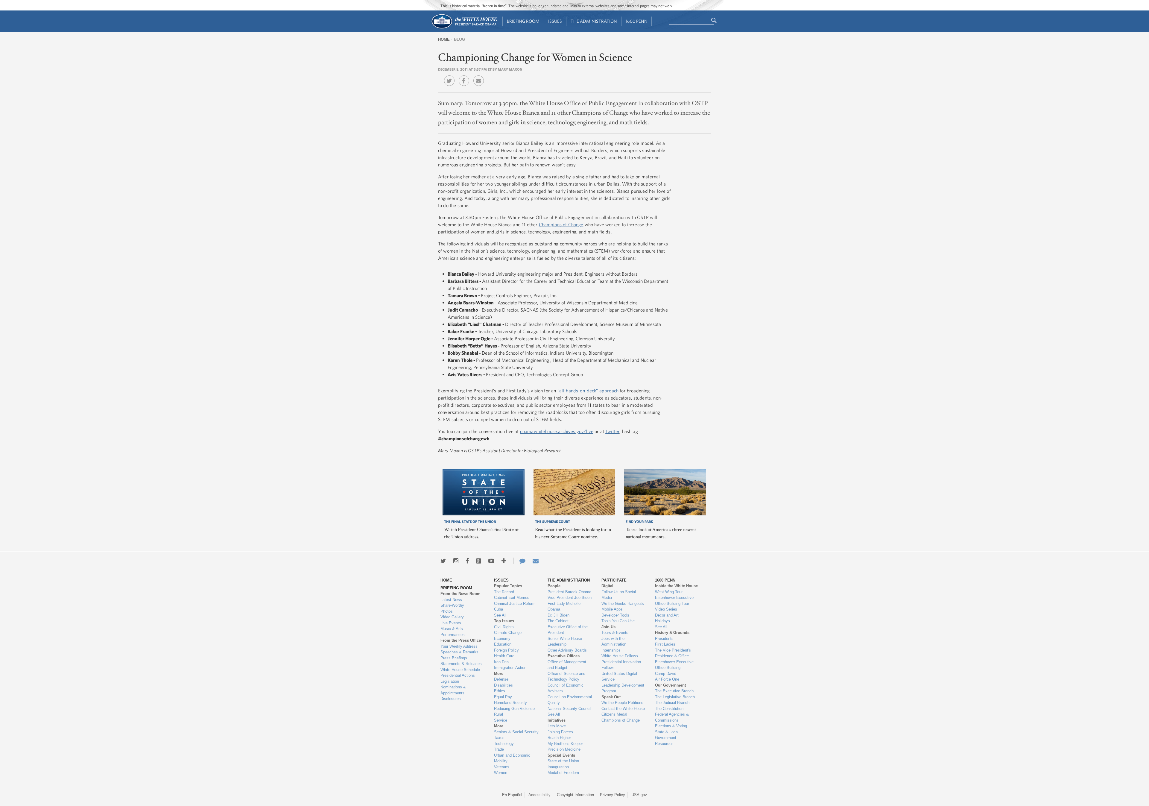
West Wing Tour (669, 592)
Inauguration (558, 767)
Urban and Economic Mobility (512, 758)
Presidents (664, 638)
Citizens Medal (614, 714)
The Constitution (669, 708)
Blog (459, 39)
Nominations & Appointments (453, 690)
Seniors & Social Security (516, 732)
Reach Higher (559, 737)
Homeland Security (510, 702)
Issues (555, 21)
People (554, 586)
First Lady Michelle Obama (564, 606)
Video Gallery (452, 617)
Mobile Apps (612, 609)
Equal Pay (503, 697)
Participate (614, 580)
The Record (504, 592)
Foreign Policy (506, 650)
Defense (501, 679)
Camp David (665, 673)
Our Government (670, 685)
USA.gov (639, 795)
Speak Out (611, 697)
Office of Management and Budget (567, 665)
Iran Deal (502, 662)
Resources (664, 743)
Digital (607, 586)
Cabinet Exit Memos (511, 597)
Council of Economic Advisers (565, 688)
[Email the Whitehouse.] (536, 561)
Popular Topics (508, 586)
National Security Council (569, 708)
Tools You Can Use (618, 621)
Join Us (608, 627)
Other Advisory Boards (567, 650)
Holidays (662, 621)
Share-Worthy (452, 605)
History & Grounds (672, 632)
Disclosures (450, 698)
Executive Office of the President (568, 630)
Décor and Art (667, 615)
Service (500, 720)
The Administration (594, 21)
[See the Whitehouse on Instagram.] (455, 561)
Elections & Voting (671, 726)
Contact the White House (623, 708)
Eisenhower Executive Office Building (674, 665)
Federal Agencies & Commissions (672, 717)
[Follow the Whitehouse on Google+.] (478, 561)
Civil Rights (504, 627)
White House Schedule (460, 669)
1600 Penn (637, 21)
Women (500, 772)
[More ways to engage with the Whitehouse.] (503, 561)
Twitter (612, 431)
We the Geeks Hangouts (622, 603)
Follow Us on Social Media (618, 595)
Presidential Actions (457, 675)
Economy (502, 638)
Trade (499, 749)
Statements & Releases (461, 663)
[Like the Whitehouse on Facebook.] (467, 561)
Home (444, 39)
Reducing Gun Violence (514, 708)
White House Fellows (619, 656)
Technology (504, 743)
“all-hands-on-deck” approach (587, 390)
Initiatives (557, 720)
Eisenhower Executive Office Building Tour (674, 600)
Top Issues (504, 621)
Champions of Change (561, 224)
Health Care (504, 656)
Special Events (561, 755)
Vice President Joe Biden (570, 597)
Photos (446, 611)
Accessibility (539, 795)
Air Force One (667, 679)
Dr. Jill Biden (558, 615)
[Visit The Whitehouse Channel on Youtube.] (491, 561)
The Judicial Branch (672, 702)
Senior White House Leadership (565, 641)
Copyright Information (575, 795)
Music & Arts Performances (452, 631)
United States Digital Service (619, 676)
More (498, 673)
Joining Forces (560, 732)
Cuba (498, 609)
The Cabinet (558, 621)
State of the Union (563, 761)
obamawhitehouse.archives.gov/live (556, 431)
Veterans (501, 767)
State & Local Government (667, 735)
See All (500, 615)
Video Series (666, 609)
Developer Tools (615, 615)
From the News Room (460, 593)
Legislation (449, 681)
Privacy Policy (612, 795)
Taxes (499, 737)
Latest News (451, 599)
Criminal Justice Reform (515, 603)
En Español (512, 795)
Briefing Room (523, 21)
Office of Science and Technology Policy (566, 676)
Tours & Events (614, 632)
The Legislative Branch (675, 697)
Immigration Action (510, 667)
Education (502, 644)
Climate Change (508, 632)
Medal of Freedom (563, 772)
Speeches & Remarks (459, 652)
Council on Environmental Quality (570, 700)
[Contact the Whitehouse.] (519, 561)
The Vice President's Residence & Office (673, 653)
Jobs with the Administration (613, 641)
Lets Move (557, 726)
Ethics (499, 691)
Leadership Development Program (622, 688)
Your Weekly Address (459, 646)
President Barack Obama (569, 592)
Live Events (450, 623)
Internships (611, 650)
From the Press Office (460, 640)
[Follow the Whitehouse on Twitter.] (443, 561)
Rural (498, 714)
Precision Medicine (564, 749)
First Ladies (665, 644)
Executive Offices (564, 656)
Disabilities (503, 685)
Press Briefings (453, 658)
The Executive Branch (674, 691)
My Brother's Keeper (565, 743)
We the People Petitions (622, 702)
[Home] (464, 28)
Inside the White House (676, 586)
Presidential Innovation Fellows (621, 665)
